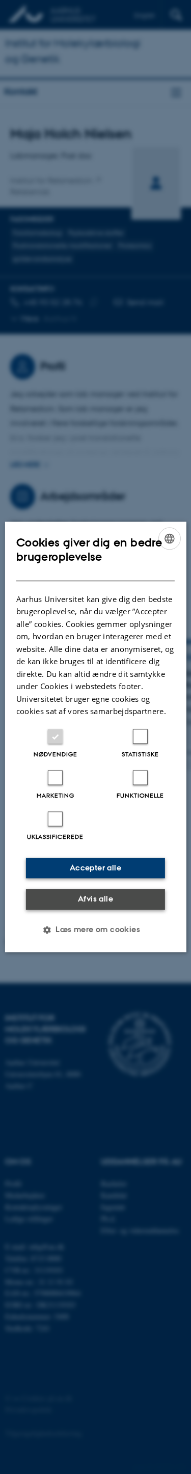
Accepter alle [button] (95, 867)
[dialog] (95, 737)
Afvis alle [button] (95, 899)
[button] (95, 930)
